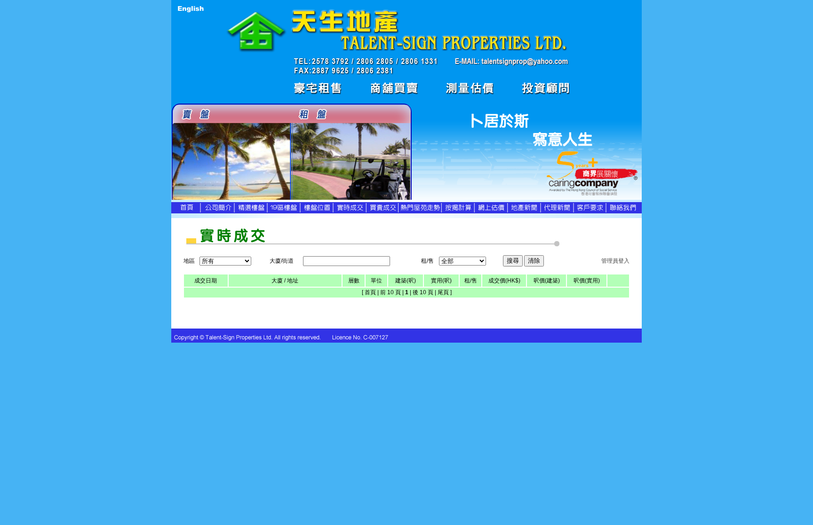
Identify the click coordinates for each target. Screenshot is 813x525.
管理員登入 (615, 261)
